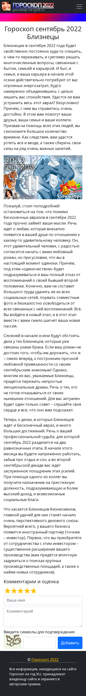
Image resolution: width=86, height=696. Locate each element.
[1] (7, 590)
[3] (19, 590)
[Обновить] (13, 642)
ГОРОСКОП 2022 (33, 5)
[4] (26, 590)
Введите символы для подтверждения (39, 632)
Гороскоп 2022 (45, 659)
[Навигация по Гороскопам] (79, 6)
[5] (33, 590)
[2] (13, 590)
